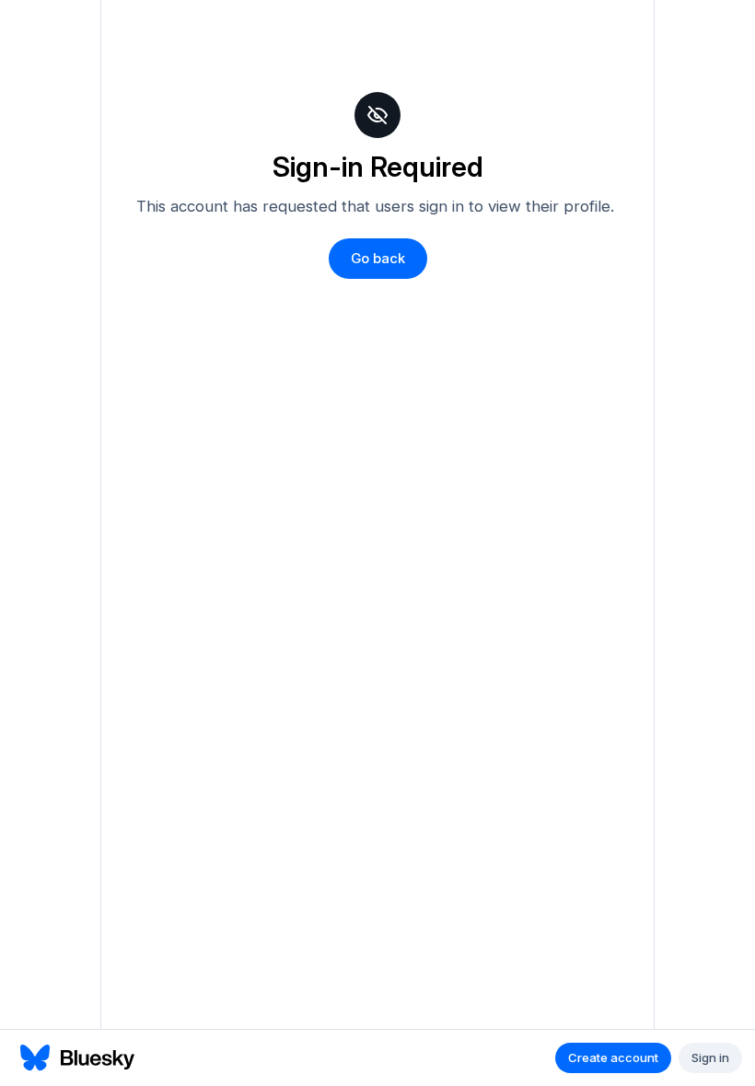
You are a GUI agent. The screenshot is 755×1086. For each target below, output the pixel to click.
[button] (378, 258)
